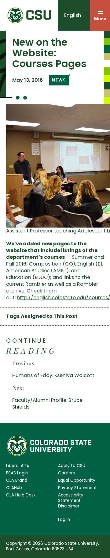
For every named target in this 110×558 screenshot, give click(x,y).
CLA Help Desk (21, 495)
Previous (23, 363)
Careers (66, 473)
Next (18, 388)
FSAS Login (17, 473)
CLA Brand (16, 480)
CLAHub (14, 488)
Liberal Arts (17, 466)
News (59, 80)
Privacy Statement (77, 488)
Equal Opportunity (76, 480)
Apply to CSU (71, 466)
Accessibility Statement (70, 497)
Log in (64, 519)
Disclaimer (68, 506)
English (72, 15)
